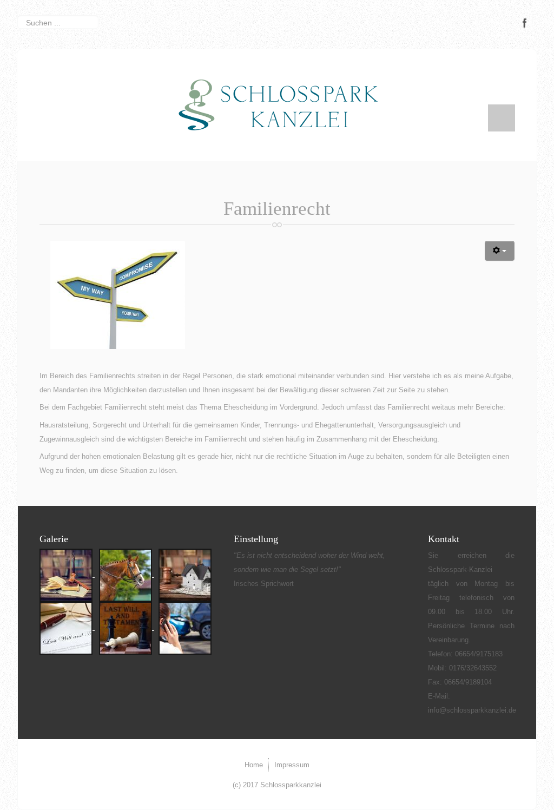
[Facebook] (525, 23)
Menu (501, 117)
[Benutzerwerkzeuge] (500, 251)
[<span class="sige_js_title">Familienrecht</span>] (117, 294)
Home (254, 765)
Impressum (291, 765)
